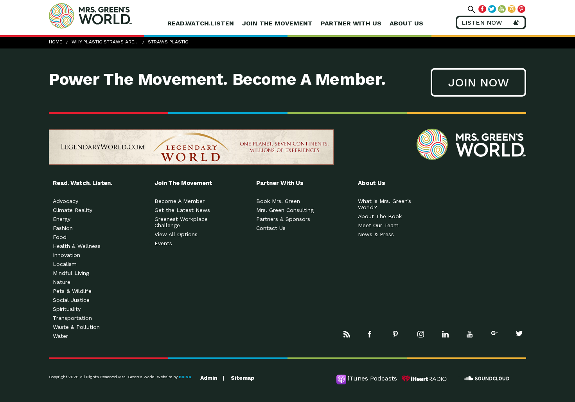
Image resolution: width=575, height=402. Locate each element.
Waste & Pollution (76, 327)
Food (59, 237)
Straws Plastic (168, 42)
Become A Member (180, 201)
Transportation (72, 318)
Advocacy (65, 201)
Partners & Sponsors (283, 219)
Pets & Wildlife (72, 291)
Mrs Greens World (107, 15)
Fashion (63, 228)
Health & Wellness (77, 246)
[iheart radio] (424, 378)
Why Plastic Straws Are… (105, 42)
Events (163, 243)
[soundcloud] (487, 378)
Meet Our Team (378, 225)
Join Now (478, 82)
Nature (61, 282)
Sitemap (242, 378)
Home (55, 42)
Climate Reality (72, 210)
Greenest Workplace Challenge (181, 222)
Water (60, 336)
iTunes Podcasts (372, 378)
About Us (406, 23)
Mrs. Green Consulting (285, 210)
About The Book (380, 216)
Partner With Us (351, 23)
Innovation (66, 255)
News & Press (376, 234)
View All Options (176, 234)
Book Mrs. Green (278, 201)
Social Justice (71, 300)
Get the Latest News (182, 210)
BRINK (185, 377)
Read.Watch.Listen (200, 23)
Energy (61, 219)
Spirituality (67, 309)
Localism (65, 264)
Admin (208, 378)
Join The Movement (277, 23)
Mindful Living (71, 273)
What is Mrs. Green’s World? (384, 204)
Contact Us (271, 228)
